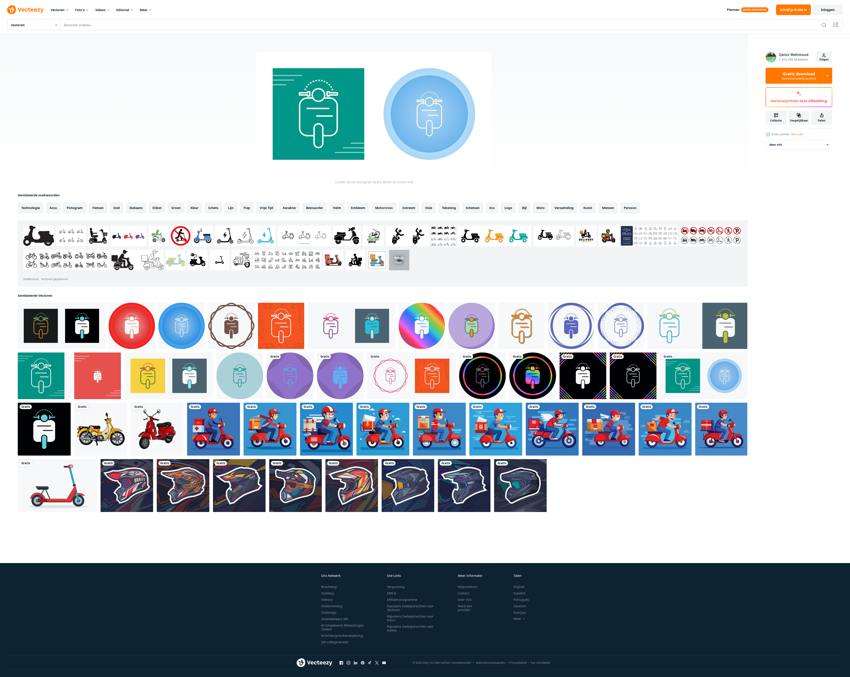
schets (213, 208)
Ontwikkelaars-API (334, 619)
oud (116, 208)
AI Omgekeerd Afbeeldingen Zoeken (342, 627)
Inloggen (828, 10)
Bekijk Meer (399, 260)
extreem (408, 208)
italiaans (136, 208)
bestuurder (314, 208)
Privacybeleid (518, 663)
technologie (30, 208)
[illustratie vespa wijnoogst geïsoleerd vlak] (157, 429)
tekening (449, 208)
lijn (231, 208)
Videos (100, 10)
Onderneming (331, 606)
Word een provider (465, 608)
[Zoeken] (824, 25)
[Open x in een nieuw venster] (377, 662)
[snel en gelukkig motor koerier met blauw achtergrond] (213, 429)
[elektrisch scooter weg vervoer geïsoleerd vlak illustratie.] (57, 485)
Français (520, 612)
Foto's (80, 10)
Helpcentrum (467, 587)
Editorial (122, 10)
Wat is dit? (797, 134)
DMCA (391, 593)
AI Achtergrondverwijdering (342, 635)
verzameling (564, 208)
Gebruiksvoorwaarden (490, 663)
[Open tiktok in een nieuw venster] (370, 662)
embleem (358, 208)
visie (428, 208)
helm (337, 208)
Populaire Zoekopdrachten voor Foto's (410, 618)
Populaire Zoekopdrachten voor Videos (410, 628)
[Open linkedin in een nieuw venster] (355, 662)
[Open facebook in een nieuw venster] (341, 662)
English (519, 587)
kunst (587, 208)
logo (508, 208)
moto (540, 208)
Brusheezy (329, 587)
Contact (463, 593)
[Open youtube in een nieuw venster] (384, 662)
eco (492, 208)
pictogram (75, 208)
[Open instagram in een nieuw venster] (348, 662)
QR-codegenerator (335, 642)
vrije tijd (266, 208)
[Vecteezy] (25, 9)
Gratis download (799, 75)
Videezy (326, 599)
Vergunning (396, 587)
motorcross (384, 208)
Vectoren (57, 10)
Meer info (775, 145)
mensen (608, 208)
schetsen (473, 208)
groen (176, 208)
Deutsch (520, 606)
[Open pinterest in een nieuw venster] (362, 662)
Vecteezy (327, 593)
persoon (630, 208)
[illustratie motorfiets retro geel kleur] (100, 429)
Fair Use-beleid (540, 663)
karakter (289, 208)
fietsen (98, 208)
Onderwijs (328, 612)
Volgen (824, 59)
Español (519, 593)
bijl (524, 208)
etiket (157, 208)
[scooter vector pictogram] (61, 326)
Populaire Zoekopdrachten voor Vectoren (410, 608)
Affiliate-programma (402, 599)
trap (246, 208)
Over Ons (465, 599)
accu (53, 208)
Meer (144, 10)
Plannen (733, 10)
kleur (194, 208)
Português (521, 599)
